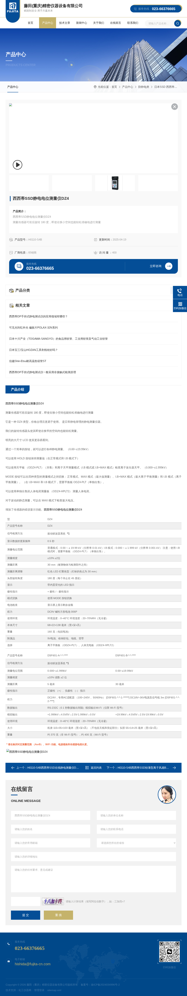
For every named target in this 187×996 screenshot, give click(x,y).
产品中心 (47, 22)
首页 (30, 22)
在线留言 (115, 22)
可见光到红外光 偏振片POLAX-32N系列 (33, 327)
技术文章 (64, 22)
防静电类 (143, 86)
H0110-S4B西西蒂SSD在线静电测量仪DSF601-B (57, 767)
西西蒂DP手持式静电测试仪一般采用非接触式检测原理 (42, 372)
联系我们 (132, 22)
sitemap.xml (54, 990)
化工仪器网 (24, 990)
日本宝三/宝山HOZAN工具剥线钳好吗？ (33, 349)
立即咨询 (155, 266)
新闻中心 (81, 22)
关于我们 (98, 22)
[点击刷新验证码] (53, 901)
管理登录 (39, 990)
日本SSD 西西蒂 (164, 86)
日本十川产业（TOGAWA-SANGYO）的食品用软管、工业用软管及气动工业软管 (58, 338)
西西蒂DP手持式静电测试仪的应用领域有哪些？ (38, 316)
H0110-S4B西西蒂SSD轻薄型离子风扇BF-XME (146, 767)
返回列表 (96, 767)
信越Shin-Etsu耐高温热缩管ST (27, 361)
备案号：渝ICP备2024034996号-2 (100, 984)
